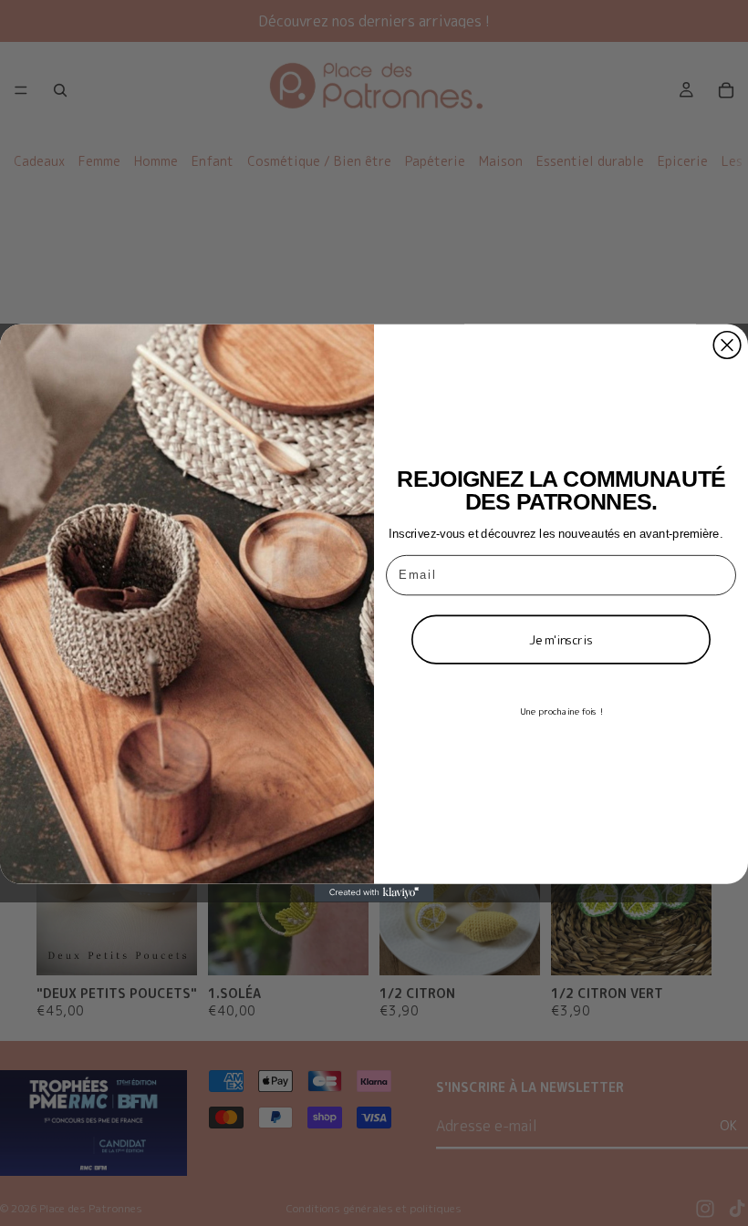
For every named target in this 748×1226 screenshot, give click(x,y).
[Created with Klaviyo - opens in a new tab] (373, 893)
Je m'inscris (561, 640)
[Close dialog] (727, 345)
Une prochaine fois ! (561, 711)
